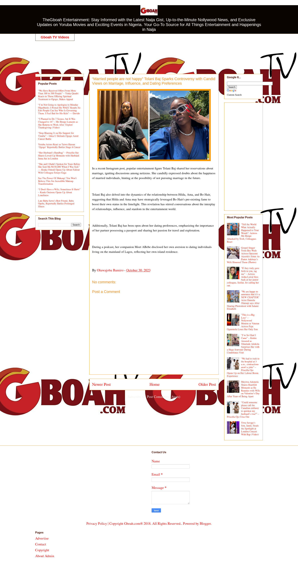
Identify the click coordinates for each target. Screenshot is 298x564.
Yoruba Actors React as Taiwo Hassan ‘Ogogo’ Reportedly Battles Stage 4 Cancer (59, 146)
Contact (40, 544)
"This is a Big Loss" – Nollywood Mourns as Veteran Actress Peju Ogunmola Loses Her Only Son (243, 322)
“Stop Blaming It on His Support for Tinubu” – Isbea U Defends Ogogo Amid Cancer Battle (58, 135)
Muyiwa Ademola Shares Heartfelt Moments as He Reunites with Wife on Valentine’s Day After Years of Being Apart (243, 389)
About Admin (44, 555)
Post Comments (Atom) (163, 396)
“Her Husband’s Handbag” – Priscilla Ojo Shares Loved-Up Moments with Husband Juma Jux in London (58, 155)
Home (155, 384)
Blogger (205, 523)
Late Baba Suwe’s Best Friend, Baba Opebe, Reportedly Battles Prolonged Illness (56, 203)
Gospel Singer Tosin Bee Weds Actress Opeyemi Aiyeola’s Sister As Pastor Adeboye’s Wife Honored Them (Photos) (243, 255)
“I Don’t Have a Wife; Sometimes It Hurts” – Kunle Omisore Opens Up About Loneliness (59, 192)
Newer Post (101, 384)
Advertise (42, 538)
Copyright (42, 550)
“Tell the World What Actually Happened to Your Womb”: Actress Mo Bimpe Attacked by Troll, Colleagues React (243, 233)
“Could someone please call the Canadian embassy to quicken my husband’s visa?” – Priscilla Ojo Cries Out (243, 409)
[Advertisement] (149, 54)
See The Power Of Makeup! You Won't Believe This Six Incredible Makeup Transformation (57, 181)
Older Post (207, 384)
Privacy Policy (96, 523)
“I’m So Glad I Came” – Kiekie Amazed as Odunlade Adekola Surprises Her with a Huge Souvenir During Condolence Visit (243, 343)
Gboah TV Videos (55, 37)
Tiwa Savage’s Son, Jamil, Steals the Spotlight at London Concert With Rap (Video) (250, 428)
